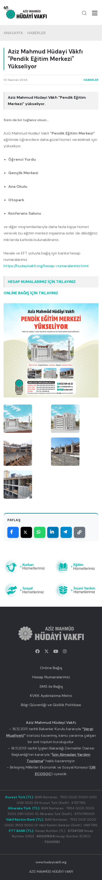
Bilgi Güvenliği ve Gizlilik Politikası (51, 704)
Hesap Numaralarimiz (51, 677)
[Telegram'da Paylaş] (66, 532)
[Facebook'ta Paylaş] (13, 532)
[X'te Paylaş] (26, 532)
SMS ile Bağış (51, 686)
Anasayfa (13, 32)
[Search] (84, 13)
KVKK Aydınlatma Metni (51, 695)
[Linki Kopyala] (79, 532)
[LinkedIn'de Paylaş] (53, 532)
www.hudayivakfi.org (51, 862)
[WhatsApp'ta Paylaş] (39, 532)
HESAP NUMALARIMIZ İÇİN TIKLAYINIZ (42, 281)
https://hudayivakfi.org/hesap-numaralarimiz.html (46, 265)
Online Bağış (51, 667)
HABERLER (36, 32)
